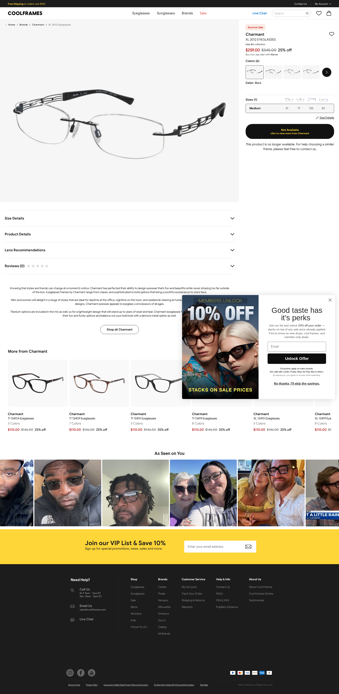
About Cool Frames (260, 587)
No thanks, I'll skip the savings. (297, 383)
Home (11, 24)
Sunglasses (166, 13)
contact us (308, 149)
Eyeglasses (141, 13)
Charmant (38, 24)
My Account (321, 3)
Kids (133, 620)
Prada (161, 593)
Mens (134, 607)
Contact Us (300, 3)
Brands (187, 13)
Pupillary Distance (227, 607)
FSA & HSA (222, 600)
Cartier (162, 587)
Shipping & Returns (193, 600)
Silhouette (164, 607)
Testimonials (256, 600)
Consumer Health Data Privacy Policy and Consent (126, 685)
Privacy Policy (92, 685)
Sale (203, 13)
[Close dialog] (330, 300)
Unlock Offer (297, 358)
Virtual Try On (139, 627)
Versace (163, 600)
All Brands (164, 633)
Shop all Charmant (119, 329)
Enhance (163, 613)
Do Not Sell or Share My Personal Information (174, 685)
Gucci (162, 620)
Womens (136, 613)
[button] (67, 493)
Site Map (204, 685)
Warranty (187, 607)
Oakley (162, 627)
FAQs (219, 593)
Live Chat (259, 13)
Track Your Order (192, 593)
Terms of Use (74, 685)
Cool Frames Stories (261, 593)
